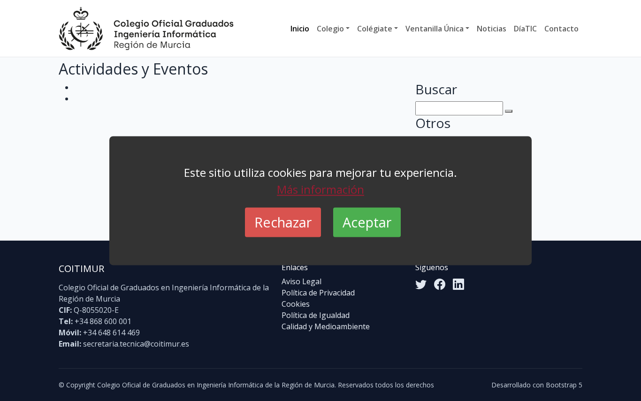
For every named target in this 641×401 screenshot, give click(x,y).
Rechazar (283, 222)
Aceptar (367, 222)
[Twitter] (421, 284)
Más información (320, 189)
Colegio (330, 28)
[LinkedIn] (458, 284)
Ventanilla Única (434, 28)
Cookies (296, 304)
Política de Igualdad (316, 315)
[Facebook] (439, 284)
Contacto (561, 28)
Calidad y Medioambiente (326, 326)
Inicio (299, 28)
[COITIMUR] (146, 28)
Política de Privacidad (318, 293)
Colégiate (374, 28)
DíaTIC (525, 28)
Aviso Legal (301, 281)
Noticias (491, 28)
